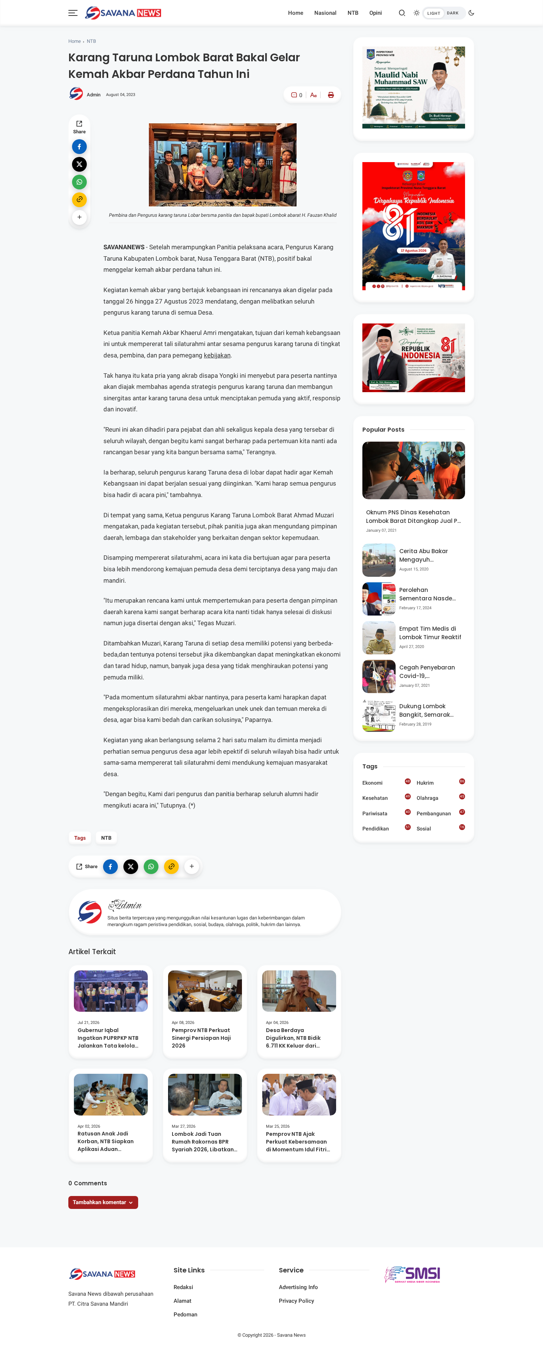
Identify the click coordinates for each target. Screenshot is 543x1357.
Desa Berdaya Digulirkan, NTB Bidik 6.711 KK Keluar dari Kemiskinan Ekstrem (293, 1038)
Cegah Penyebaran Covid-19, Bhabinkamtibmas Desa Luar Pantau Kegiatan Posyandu (428, 672)
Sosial (440, 829)
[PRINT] (329, 95)
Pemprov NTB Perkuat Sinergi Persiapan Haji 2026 (201, 1038)
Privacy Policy (296, 1301)
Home (295, 13)
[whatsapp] (79, 182)
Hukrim (440, 782)
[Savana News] (123, 12)
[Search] (402, 13)
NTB (353, 13)
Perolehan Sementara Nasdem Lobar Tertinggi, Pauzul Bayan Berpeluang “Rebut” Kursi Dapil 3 (428, 594)
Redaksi (183, 1287)
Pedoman (185, 1314)
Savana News (291, 1335)
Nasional (325, 13)
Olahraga (440, 797)
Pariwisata (386, 813)
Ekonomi (386, 782)
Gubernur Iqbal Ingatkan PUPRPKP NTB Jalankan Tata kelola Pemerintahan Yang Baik (111, 1038)
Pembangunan (440, 813)
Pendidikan (386, 828)
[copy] (79, 199)
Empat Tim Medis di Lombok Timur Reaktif (430, 633)
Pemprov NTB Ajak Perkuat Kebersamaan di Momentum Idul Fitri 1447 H (296, 1142)
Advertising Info (298, 1287)
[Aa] (313, 95)
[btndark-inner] (444, 13)
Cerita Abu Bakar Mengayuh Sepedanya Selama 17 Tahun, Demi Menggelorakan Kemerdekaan (427, 555)
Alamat (182, 1301)
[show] (79, 217)
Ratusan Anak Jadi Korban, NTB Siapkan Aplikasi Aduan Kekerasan (106, 1141)
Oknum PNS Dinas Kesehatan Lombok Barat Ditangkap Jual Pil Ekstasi (413, 516)
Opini (375, 13)
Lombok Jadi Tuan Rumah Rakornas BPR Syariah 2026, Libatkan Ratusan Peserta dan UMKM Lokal (203, 1142)
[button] (290, 126)
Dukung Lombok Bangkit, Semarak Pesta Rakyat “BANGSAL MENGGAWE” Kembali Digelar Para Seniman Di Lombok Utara (429, 710)
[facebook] (79, 146)
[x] (79, 164)
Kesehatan (386, 797)
